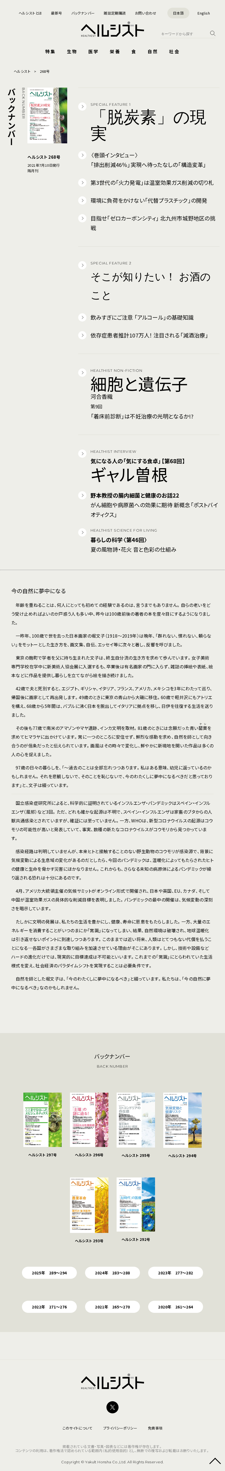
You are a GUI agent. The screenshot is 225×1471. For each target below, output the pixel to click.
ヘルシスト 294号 (182, 1155)
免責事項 (155, 1428)
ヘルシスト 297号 (42, 1154)
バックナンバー (83, 13)
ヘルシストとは (30, 13)
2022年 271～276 (49, 1307)
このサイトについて (78, 1428)
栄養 (115, 51)
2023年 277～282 (175, 1272)
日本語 (178, 13)
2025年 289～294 (49, 1272)
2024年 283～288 (112, 1272)
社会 (174, 51)
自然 (153, 51)
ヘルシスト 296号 (89, 1154)
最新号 (56, 13)
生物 (72, 51)
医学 (93, 51)
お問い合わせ (145, 13)
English (204, 13)
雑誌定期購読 (115, 13)
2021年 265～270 (112, 1307)
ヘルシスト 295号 (136, 1155)
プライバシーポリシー (120, 1428)
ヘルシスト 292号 (136, 1239)
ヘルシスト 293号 (89, 1240)
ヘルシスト (22, 71)
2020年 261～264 (175, 1307)
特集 (50, 51)
